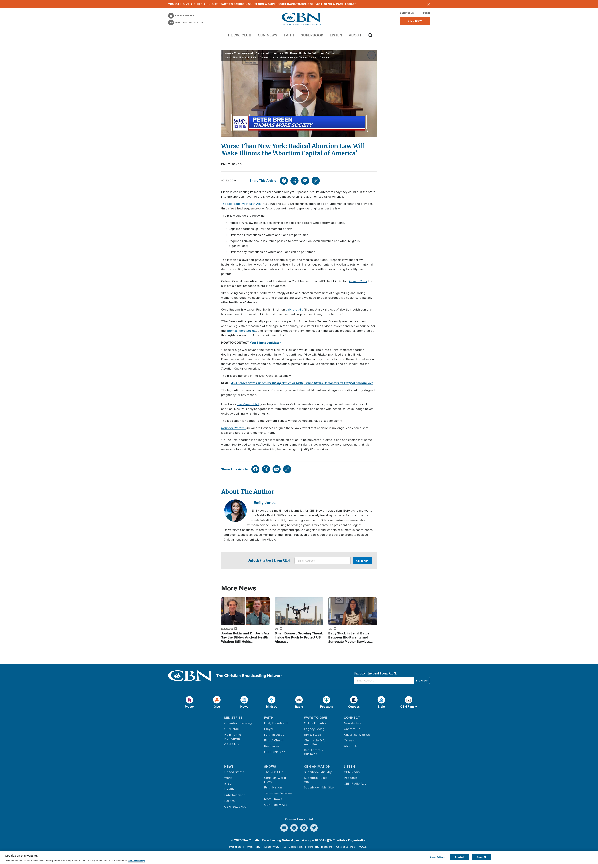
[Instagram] (304, 828)
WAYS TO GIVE (315, 717)
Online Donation (316, 723)
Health (229, 789)
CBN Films (231, 744)
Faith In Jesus (274, 735)
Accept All (481, 857)
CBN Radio (352, 772)
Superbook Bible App (315, 780)
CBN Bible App (274, 752)
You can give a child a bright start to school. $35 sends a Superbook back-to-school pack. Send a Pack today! (262, 4)
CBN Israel (232, 729)
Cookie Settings (437, 857)
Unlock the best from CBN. (269, 560)
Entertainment (234, 795)
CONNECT (352, 717)
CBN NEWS (267, 35)
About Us (351, 746)
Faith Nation (273, 787)
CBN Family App (275, 805)
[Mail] (305, 181)
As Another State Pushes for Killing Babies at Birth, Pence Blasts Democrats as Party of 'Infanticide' (302, 383)
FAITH (289, 35)
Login (426, 13)
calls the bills (295, 309)
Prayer (268, 729)
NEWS (229, 766)
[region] (299, 857)
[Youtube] (284, 828)
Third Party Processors (320, 846)
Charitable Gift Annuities (314, 742)
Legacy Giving (314, 729)
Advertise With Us (357, 735)
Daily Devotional (276, 723)
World (228, 778)
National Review (232, 428)
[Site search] (370, 37)
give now (415, 21)
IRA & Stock (312, 735)
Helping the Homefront (232, 737)
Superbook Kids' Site (319, 787)
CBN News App (235, 807)
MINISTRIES (233, 717)
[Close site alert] (428, 4)
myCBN (363, 846)
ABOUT (355, 35)
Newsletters (352, 723)
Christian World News (275, 780)
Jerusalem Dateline (278, 793)
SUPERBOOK (312, 35)
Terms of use (234, 846)
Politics (229, 801)
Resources (271, 746)
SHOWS (270, 766)
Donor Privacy (271, 846)
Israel (228, 784)
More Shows (273, 799)
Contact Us (407, 13)
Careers (349, 740)
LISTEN (336, 35)
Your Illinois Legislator (265, 342)
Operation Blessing (238, 723)
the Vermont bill (248, 404)
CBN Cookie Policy (293, 846)
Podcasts (351, 778)
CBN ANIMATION (317, 766)
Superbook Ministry (318, 772)
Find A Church (274, 740)
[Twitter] (294, 181)
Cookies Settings (345, 846)
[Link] (316, 181)
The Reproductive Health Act (241, 204)
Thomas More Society (241, 331)
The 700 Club (238, 35)
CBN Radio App (355, 784)
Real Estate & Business (314, 752)
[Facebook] (284, 181)
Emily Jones (231, 164)
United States (234, 772)
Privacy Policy (253, 846)
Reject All (459, 857)
